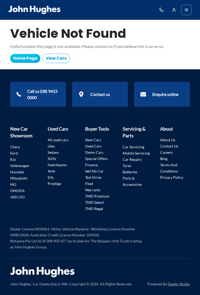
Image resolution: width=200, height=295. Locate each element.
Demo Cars (94, 152)
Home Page (25, 58)
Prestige (54, 183)
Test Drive (93, 177)
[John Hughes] (34, 10)
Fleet (89, 183)
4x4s (51, 171)
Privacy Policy (171, 177)
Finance (91, 165)
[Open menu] (186, 10)
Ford (14, 153)
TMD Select (94, 202)
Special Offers (96, 158)
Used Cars (93, 146)
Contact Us (169, 146)
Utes (51, 146)
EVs (51, 177)
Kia (13, 159)
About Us (167, 140)
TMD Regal (94, 208)
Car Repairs (132, 159)
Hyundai (17, 172)
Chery (15, 147)
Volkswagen (19, 165)
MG (13, 184)
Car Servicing (133, 147)
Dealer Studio (179, 284)
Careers (166, 152)
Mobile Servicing (136, 153)
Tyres (127, 165)
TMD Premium (97, 196)
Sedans (53, 152)
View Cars (56, 58)
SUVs (52, 158)
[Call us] (161, 10)
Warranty (93, 190)
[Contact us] (174, 10)
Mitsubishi (18, 178)
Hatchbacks (57, 165)
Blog (163, 158)
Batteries (130, 172)
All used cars (58, 140)
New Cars (93, 140)
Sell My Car (94, 171)
